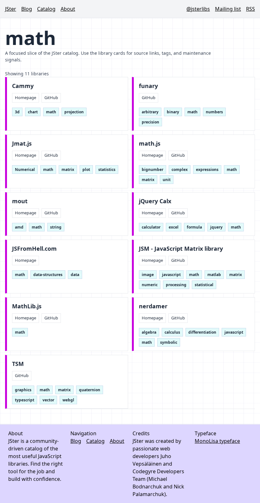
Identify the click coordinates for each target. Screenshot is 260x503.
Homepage (25, 97)
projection (74, 112)
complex (180, 169)
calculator (151, 227)
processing (176, 284)
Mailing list (228, 8)
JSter (10, 8)
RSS (250, 8)
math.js (149, 143)
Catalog (46, 8)
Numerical (25, 169)
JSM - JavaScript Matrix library (181, 248)
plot (86, 169)
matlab (214, 274)
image (148, 274)
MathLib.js (27, 306)
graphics (23, 390)
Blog (26, 8)
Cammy (23, 86)
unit (167, 179)
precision (150, 122)
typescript (24, 400)
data (75, 274)
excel (174, 227)
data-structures (47, 274)
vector (48, 400)
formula (194, 227)
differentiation (202, 332)
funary (148, 86)
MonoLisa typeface (217, 440)
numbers (214, 112)
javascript (171, 274)
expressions (207, 169)
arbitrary (150, 112)
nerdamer (153, 306)
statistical (204, 284)
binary (173, 112)
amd (19, 227)
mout (20, 201)
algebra (149, 332)
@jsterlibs (198, 8)
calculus (172, 332)
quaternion (89, 390)
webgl (68, 400)
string (56, 227)
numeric (150, 284)
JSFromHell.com (34, 248)
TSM (18, 364)
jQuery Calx (155, 201)
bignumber (152, 169)
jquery (216, 227)
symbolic (168, 342)
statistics (106, 169)
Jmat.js (22, 143)
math (51, 112)
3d (17, 112)
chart (33, 112)
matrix (68, 169)
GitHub (51, 97)
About (68, 8)
